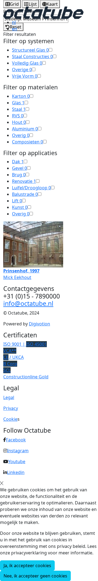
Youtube (16, 461)
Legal (8, 397)
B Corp (10, 364)
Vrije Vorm (24, 76)
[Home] (43, 12)
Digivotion (39, 324)
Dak (18, 162)
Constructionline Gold (25, 377)
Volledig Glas (27, 63)
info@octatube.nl (28, 303)
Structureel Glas (30, 50)
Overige (22, 70)
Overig (20, 135)
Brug (19, 175)
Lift (17, 201)
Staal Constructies (32, 56)
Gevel (19, 168)
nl (14, 22)
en (14, 29)
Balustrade (25, 194)
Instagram (18, 451)
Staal (19, 109)
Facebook (16, 440)
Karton (21, 96)
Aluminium (25, 129)
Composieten (27, 142)
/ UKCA (13, 357)
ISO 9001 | (25, 344)
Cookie (10, 419)
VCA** (9, 351)
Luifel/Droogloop (31, 188)
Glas (18, 103)
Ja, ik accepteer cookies (27, 566)
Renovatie (24, 181)
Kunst (19, 207)
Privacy (10, 408)
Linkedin (15, 472)
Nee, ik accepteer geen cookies (35, 576)
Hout (19, 122)
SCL (7, 370)
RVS (17, 116)
